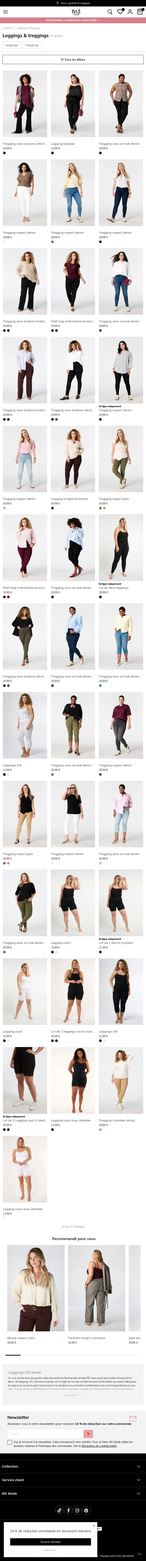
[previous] (6, 104)
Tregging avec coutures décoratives (28, 144)
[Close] (93, 1525)
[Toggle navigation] (5, 11)
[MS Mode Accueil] (76, 12)
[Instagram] (77, 1510)
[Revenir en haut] (139, 1554)
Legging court (61, 943)
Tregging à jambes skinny (117, 1120)
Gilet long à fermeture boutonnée (74, 321)
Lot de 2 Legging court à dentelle (26, 1120)
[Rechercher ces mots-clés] (110, 12)
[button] (120, 12)
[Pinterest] (86, 1510)
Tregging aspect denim (19, 232)
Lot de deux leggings (114, 587)
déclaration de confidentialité (99, 1446)
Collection (7, 28)
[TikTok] (59, 1510)
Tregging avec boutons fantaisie (25, 321)
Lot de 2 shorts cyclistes (116, 943)
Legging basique (63, 144)
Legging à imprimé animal (69, 499)
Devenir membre (50, 1542)
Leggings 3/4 (12, 765)
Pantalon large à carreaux (86, 1338)
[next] (43, 104)
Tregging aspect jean (114, 499)
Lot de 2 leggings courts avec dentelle (78, 1031)
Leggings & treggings (28, 28)
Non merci (50, 1550)
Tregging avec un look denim (119, 144)
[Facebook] (68, 1510)
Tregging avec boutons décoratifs (74, 410)
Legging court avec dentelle (70, 1120)
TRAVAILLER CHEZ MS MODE (117, 1556)
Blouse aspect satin (21, 1338)
